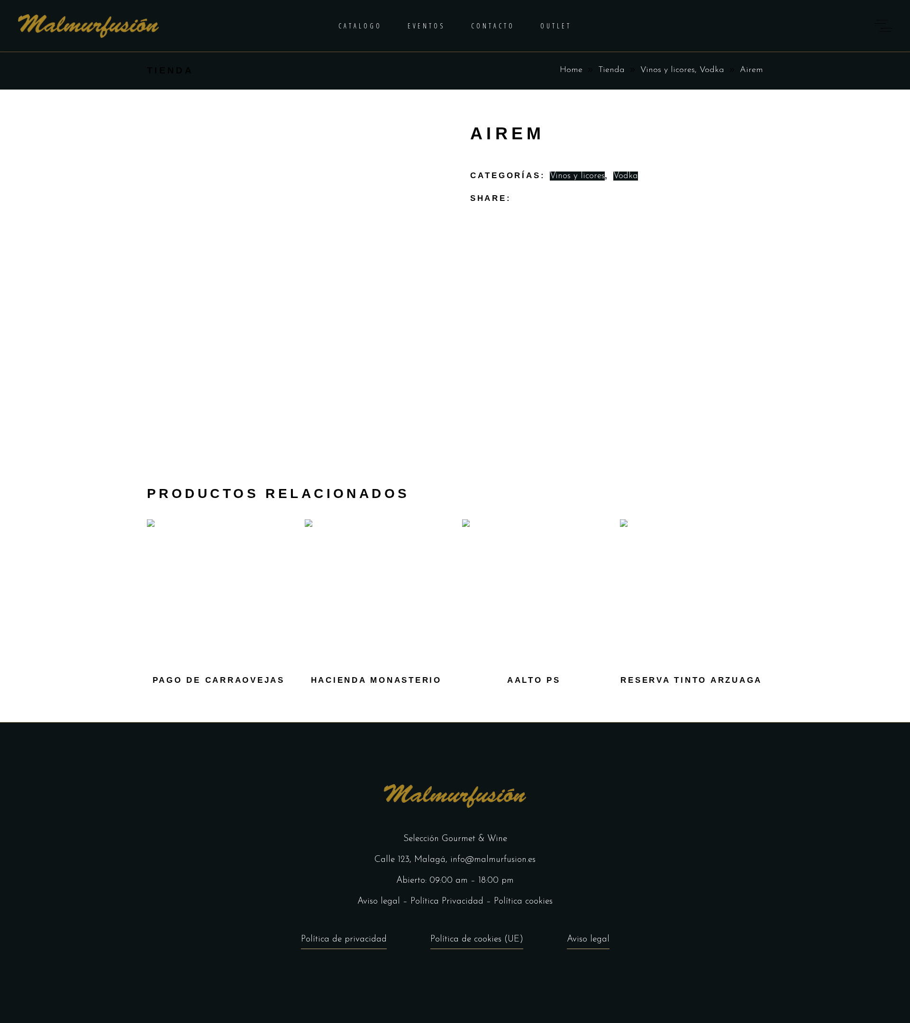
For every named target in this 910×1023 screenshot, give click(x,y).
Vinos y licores (667, 70)
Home (571, 70)
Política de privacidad (344, 939)
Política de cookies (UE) (476, 939)
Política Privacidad (446, 901)
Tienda (611, 70)
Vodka (712, 70)
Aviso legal (378, 901)
